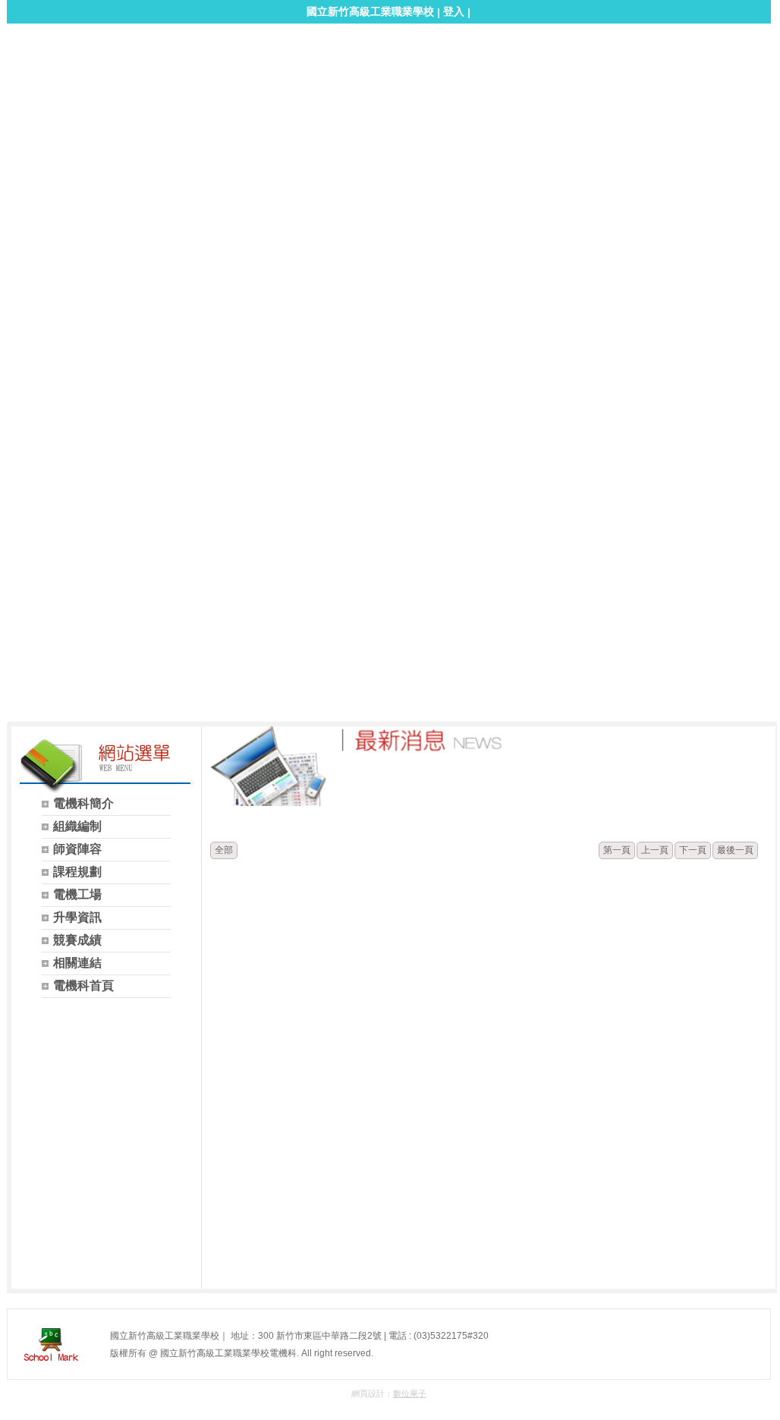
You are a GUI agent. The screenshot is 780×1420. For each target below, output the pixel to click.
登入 (453, 11)
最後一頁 (735, 850)
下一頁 (692, 850)
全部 (224, 850)
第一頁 (617, 850)
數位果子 (409, 1393)
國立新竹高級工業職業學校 (370, 11)
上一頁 (654, 850)
